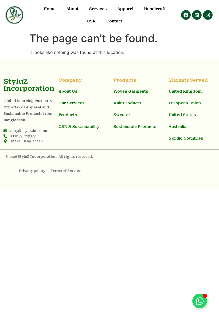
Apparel (125, 9)
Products (67, 115)
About (72, 9)
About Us (67, 91)
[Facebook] (186, 15)
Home (50, 9)
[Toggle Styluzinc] (199, 301)
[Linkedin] (197, 15)
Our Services (71, 103)
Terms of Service (65, 171)
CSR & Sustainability (78, 126)
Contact (114, 21)
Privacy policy (32, 171)
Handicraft (155, 9)
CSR (91, 21)
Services (98, 9)
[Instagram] (208, 15)
